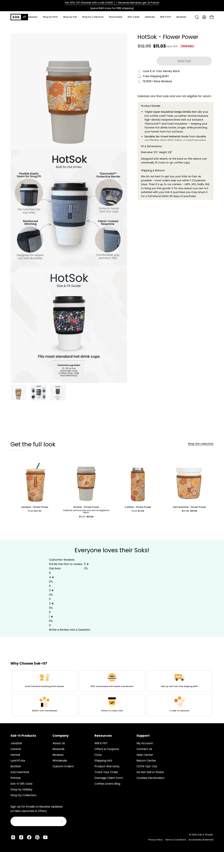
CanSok (15, 749)
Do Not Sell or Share (150, 772)
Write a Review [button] (59, 630)
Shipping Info (103, 761)
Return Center (146, 761)
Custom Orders (63, 766)
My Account (144, 743)
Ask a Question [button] (80, 630)
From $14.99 (34, 511)
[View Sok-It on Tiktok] (21, 837)
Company (60, 736)
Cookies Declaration (150, 778)
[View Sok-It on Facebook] (29, 837)
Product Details (150, 106)
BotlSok (15, 766)
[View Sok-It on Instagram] (13, 837)
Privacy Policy (155, 839)
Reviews (58, 755)
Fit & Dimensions (151, 146)
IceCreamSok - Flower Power (189, 507)
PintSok (15, 778)
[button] (70, 17)
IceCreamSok (19, 772)
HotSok (15, 755)
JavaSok (16, 743)
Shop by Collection (23, 795)
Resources (103, 736)
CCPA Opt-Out (146, 766)
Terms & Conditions (175, 839)
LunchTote (17, 761)
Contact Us (144, 749)
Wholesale (59, 761)
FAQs (98, 755)
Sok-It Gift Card (21, 784)
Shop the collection (201, 443)
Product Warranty (107, 766)
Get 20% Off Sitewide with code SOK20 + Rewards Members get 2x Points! (112, 2)
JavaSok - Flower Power (34, 507)
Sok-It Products (23, 736)
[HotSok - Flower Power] (18, 393)
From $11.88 (138, 511)
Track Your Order (106, 772)
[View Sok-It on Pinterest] (37, 837)
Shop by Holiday (21, 789)
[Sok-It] (19, 17)
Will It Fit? (100, 743)
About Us (58, 743)
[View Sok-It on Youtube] (45, 837)
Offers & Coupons (106, 749)
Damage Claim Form (108, 778)
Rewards (58, 749)
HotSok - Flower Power (86, 507)
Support (143, 736)
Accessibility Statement (201, 839)
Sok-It (201, 834)
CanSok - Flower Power (138, 507)
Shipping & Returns (153, 170)
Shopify (209, 834)
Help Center (144, 755)
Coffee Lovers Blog (107, 784)
